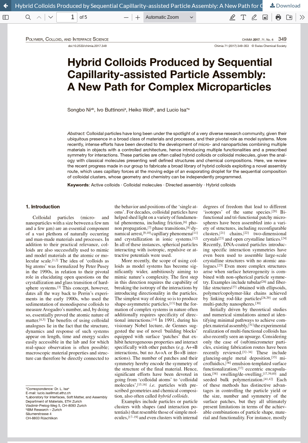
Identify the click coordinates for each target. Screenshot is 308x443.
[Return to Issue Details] (5, 5)
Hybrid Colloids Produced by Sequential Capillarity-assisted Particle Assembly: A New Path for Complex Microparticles (161, 5)
